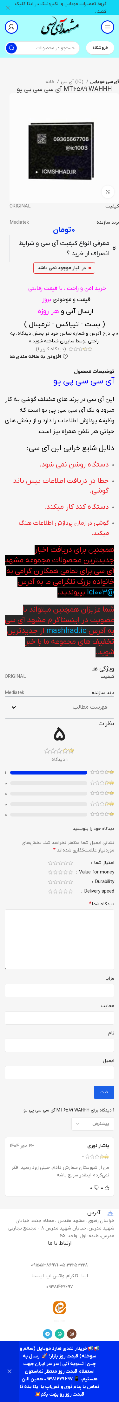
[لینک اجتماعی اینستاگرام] (71, 1334)
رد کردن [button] (9, 1371)
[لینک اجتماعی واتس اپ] (59, 1334)
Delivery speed (98, 891)
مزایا (109, 978)
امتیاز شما (103, 863)
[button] (13, 707)
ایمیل (108, 1060)
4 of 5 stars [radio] (55, 862)
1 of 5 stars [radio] (70, 862)
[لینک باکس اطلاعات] (59, 27)
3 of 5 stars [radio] (60, 862)
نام (111, 1033)
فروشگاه (100, 48)
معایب (107, 1006)
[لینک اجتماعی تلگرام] (47, 1334)
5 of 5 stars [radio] (50, 862)
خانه (50, 82)
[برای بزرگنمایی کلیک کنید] (108, 192)
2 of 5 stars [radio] (65, 862)
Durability (104, 882)
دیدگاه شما (101, 904)
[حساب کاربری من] (11, 27)
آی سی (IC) (73, 82)
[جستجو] (11, 48)
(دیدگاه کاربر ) (51, 349)
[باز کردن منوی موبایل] (107, 27)
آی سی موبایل (104, 82)
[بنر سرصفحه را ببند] (8, 7)
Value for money (96, 872)
